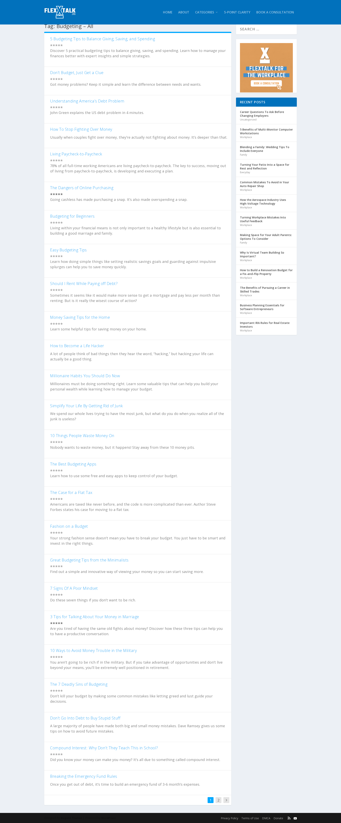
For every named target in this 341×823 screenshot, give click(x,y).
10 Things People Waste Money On (82, 435)
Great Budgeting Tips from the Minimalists (89, 560)
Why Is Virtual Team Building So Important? (262, 254)
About (183, 12)
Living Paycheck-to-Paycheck (76, 154)
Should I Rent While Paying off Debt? (84, 283)
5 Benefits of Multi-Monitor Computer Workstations (266, 131)
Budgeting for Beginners (72, 216)
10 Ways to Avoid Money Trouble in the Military (93, 650)
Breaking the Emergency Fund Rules (83, 776)
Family (243, 154)
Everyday (245, 172)
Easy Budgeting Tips (68, 250)
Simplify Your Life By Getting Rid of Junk (86, 405)
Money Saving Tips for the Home (80, 317)
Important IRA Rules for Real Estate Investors (264, 324)
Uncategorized (248, 119)
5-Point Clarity (237, 12)
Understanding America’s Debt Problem (87, 101)
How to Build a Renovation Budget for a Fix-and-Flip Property (266, 272)
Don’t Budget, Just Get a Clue (77, 72)
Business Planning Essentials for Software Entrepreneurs (262, 307)
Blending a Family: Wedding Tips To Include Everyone (264, 148)
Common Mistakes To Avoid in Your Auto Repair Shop (264, 184)
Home (167, 12)
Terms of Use (250, 818)
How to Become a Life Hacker (77, 345)
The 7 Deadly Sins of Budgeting (78, 684)
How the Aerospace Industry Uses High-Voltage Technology (263, 201)
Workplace (246, 137)
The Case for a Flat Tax (71, 492)
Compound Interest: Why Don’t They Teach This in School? (104, 748)
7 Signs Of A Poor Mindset (74, 588)
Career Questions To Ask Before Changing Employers (262, 113)
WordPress (108, 818)
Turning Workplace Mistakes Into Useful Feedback (263, 219)
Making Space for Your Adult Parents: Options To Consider (266, 236)
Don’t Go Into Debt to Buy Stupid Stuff (85, 718)
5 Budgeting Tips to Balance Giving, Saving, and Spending (102, 38)
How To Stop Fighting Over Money (81, 129)
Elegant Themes (71, 818)
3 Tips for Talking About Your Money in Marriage (94, 616)
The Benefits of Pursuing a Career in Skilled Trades (265, 289)
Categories (204, 12)
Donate (278, 818)
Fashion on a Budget (69, 526)
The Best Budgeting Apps (73, 464)
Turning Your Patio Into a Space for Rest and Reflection (264, 166)
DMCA (266, 818)
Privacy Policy (229, 818)
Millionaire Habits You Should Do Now (85, 375)
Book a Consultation (275, 12)
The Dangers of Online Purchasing (81, 187)
